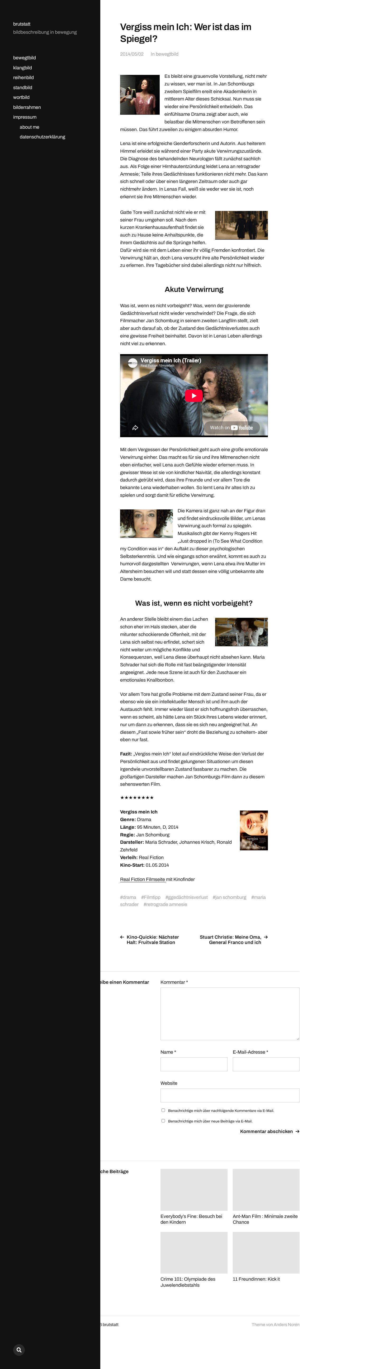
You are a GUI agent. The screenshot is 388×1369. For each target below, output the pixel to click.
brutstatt (21, 24)
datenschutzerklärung (42, 136)
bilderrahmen (27, 107)
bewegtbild (24, 57)
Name (168, 1052)
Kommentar (174, 982)
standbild (22, 87)
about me (29, 127)
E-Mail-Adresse (250, 1052)
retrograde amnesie (166, 904)
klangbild (22, 67)
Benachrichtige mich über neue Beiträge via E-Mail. (210, 1121)
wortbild (21, 97)
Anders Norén (287, 1324)
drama (129, 897)
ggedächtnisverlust (188, 897)
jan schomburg (230, 897)
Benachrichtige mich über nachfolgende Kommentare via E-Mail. (221, 1111)
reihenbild (23, 77)
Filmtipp (152, 897)
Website (168, 1083)
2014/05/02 (132, 54)
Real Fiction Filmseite (143, 879)
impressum (24, 117)
